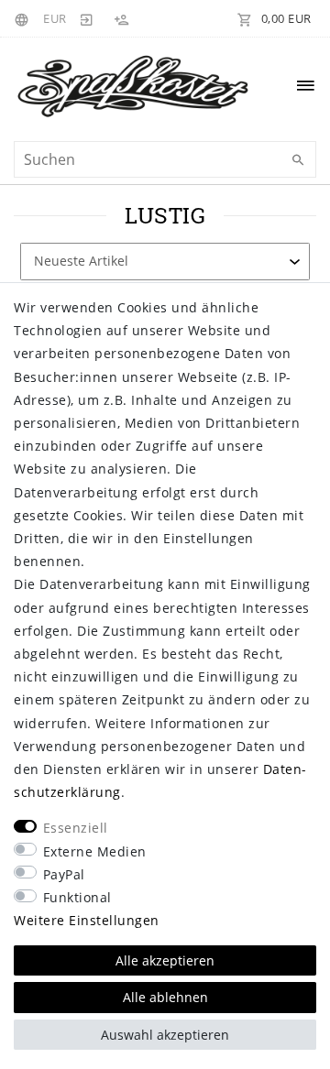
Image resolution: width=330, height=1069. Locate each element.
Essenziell (75, 827)
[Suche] (297, 160)
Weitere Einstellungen (87, 920)
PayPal (64, 874)
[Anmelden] (87, 18)
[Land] (24, 18)
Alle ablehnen (165, 997)
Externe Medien (95, 851)
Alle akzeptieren (165, 960)
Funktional (77, 897)
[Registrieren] (121, 18)
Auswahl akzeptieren (165, 1034)
